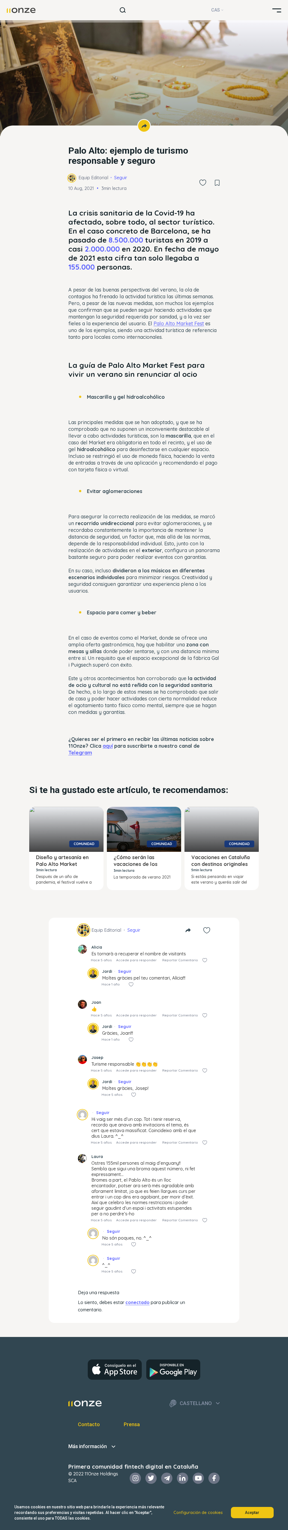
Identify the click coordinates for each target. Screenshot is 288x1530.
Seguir (120, 177)
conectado (137, 1302)
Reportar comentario (180, 960)
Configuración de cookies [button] (198, 1512)
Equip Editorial (93, 177)
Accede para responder (136, 960)
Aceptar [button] (252, 1512)
